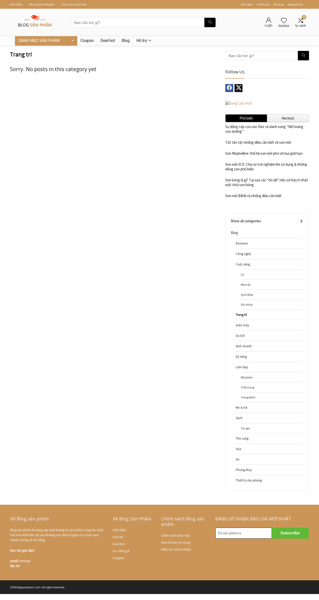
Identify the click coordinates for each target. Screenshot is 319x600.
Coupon (87, 40)
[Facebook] (229, 88)
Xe (237, 459)
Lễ (242, 274)
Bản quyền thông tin (42, 4)
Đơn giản (247, 4)
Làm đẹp (242, 367)
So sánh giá (121, 551)
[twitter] (238, 88)
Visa (238, 449)
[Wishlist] (284, 21)
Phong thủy (244, 470)
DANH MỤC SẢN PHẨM (39, 40)
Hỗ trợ (141, 40)
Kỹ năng (241, 357)
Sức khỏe (246, 304)
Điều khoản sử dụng (175, 542)
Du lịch (240, 336)
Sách (239, 418)
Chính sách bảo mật (73, 4)
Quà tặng (247, 294)
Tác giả (245, 428)
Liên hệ (118, 537)
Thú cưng (242, 438)
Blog (126, 40)
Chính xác (263, 4)
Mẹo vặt (245, 284)
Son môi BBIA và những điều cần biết (253, 195)
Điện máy (242, 325)
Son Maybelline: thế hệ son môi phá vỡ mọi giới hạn (264, 153)
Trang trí (241, 315)
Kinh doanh (244, 346)
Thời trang (247, 387)
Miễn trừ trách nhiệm (176, 549)
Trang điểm (248, 397)
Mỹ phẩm (247, 377)
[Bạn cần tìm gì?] (210, 22)
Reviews (242, 243)
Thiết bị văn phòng (249, 480)
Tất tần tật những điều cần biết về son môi (258, 142)
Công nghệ (243, 254)
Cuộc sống (243, 264)
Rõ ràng (278, 4)
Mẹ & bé (241, 407)
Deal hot (107, 40)
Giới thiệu (16, 4)
